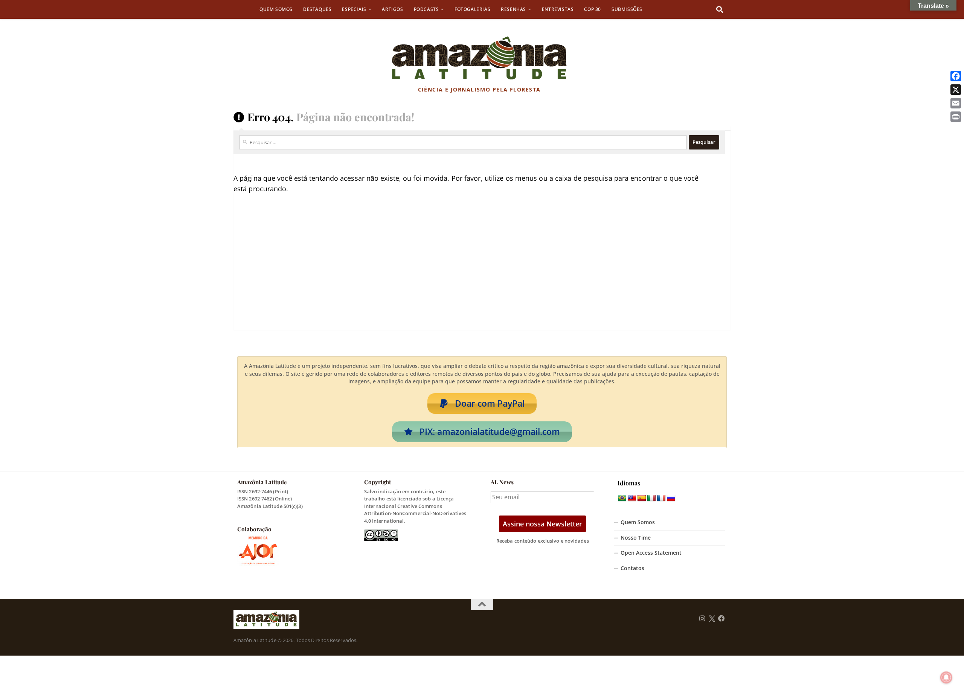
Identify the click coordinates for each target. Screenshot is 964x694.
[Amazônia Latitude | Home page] (479, 58)
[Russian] (671, 498)
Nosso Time (636, 537)
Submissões (627, 9)
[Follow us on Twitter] (712, 619)
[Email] (955, 103)
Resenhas (513, 9)
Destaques (317, 9)
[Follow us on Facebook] (721, 619)
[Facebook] (955, 76)
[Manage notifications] (946, 677)
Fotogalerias (472, 9)
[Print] (955, 117)
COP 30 (592, 9)
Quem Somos (276, 9)
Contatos (632, 568)
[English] (631, 498)
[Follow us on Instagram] (702, 619)
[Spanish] (641, 498)
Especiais (354, 9)
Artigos (392, 9)
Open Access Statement (651, 552)
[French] (661, 498)
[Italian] (651, 498)
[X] (955, 89)
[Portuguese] (622, 498)
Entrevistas (558, 9)
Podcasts (426, 9)
